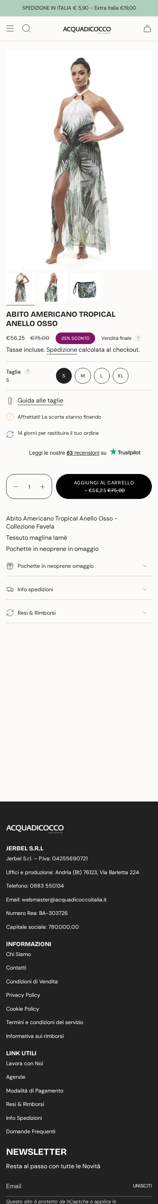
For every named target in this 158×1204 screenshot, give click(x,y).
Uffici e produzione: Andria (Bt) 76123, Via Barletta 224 (72, 872)
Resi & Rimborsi (37, 612)
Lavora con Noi (24, 1063)
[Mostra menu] (10, 28)
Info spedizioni (35, 589)
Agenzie (15, 1076)
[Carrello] (147, 28)
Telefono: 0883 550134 (35, 885)
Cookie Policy (22, 1008)
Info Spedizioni (24, 1117)
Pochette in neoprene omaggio (56, 565)
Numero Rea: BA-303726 (37, 913)
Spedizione (61, 350)
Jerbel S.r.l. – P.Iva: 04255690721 (46, 858)
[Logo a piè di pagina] (35, 829)
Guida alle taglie (40, 400)
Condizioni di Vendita (32, 981)
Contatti (16, 967)
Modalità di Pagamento (34, 1090)
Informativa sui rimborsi (35, 1036)
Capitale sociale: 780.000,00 (42, 926)
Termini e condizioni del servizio (44, 1022)
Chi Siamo (18, 954)
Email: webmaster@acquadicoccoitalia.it (56, 899)
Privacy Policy (23, 994)
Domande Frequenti (30, 1131)
